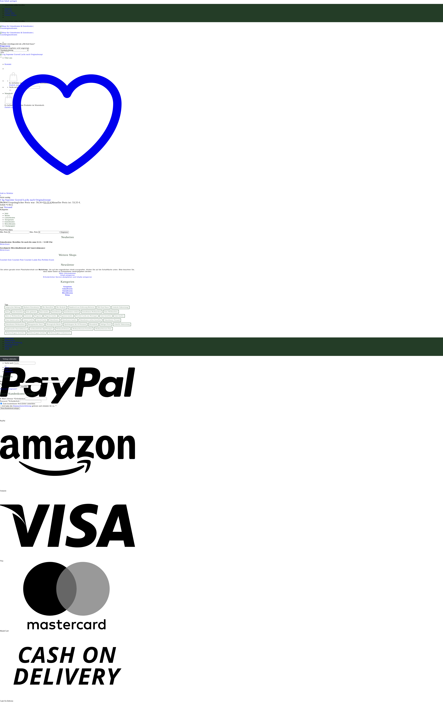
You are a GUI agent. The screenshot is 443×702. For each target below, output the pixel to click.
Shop (7, 367)
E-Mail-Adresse (12, 399)
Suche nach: (9, 363)
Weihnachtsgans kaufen (36, 333)
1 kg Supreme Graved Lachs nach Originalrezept (25, 199)
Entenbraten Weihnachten (91, 311)
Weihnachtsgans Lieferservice (59, 333)
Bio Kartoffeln (48, 307)
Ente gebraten (31, 311)
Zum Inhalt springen (8, 1)
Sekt (6, 213)
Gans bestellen (106, 316)
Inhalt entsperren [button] (67, 275)
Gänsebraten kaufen (69, 320)
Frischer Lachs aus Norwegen (86, 316)
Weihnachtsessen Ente (103, 328)
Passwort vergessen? (8, 389)
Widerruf (8, 347)
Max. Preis (34, 232)
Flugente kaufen (51, 316)
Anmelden (24, 386)
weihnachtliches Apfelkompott (41, 328)
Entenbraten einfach (71, 311)
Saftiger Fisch (106, 324)
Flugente (38, 316)
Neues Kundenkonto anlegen (10, 408)
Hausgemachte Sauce (35, 324)
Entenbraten (10, 222)
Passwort (9, 384)
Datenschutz (10, 340)
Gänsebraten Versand (112, 320)
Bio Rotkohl (61, 307)
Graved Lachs (41, 320)
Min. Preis (3, 232)
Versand (8, 9)
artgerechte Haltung (13, 307)
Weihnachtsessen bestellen (82, 328)
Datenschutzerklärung (22, 406)
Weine (7, 215)
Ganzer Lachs (28, 320)
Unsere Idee (10, 13)
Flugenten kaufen (66, 316)
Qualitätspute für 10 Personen (75, 324)
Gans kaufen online (13, 320)
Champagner (10, 226)
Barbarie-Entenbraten (31, 307)
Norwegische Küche (54, 324)
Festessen (28, 316)
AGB (7, 349)
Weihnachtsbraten (62, 328)
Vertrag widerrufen (9, 359)
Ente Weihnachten (111, 311)
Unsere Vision (10, 15)
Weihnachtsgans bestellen (15, 333)
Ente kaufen (44, 311)
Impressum (9, 338)
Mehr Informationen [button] (67, 273)
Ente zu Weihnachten (13, 316)
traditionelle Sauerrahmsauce (16, 328)
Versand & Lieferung (13, 343)
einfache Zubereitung (120, 307)
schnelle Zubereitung (122, 324)
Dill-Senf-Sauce (103, 307)
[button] (5, 46)
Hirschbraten (10, 224)
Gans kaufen (119, 316)
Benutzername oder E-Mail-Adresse (21, 381)
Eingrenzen (64, 232)
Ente (7, 311)
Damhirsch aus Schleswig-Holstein (81, 307)
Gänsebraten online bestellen (90, 320)
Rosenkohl (93, 324)
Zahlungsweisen (11, 345)
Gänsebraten (10, 218)
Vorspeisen (9, 220)
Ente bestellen (17, 311)
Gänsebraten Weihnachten (15, 324)
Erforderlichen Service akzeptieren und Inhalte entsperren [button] (67, 277)
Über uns (8, 11)
